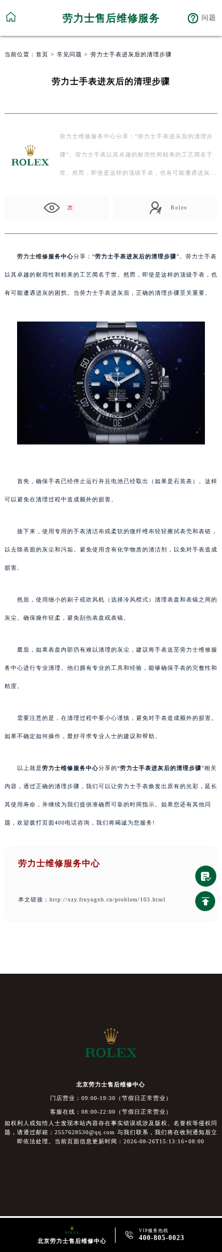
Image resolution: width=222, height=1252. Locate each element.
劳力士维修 (32, 256)
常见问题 (69, 54)
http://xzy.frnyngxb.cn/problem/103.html (108, 899)
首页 (42, 54)
